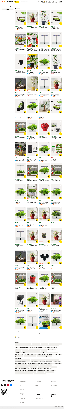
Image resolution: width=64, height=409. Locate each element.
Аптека (21, 390)
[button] (17, 8)
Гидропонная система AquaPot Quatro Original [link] (43, 267)
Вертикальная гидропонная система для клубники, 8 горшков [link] (56, 159)
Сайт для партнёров (38, 399)
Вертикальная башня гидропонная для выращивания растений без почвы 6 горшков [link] (20, 159)
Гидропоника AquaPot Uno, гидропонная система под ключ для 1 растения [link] (20, 72)
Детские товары (22, 402)
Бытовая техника (22, 384)
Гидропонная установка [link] (18, 27)
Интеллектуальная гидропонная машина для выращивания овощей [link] (56, 310)
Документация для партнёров (39, 398)
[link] (23, 344)
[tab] (4, 4)
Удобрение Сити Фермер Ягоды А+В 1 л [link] (43, 246)
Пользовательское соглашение (11, 407)
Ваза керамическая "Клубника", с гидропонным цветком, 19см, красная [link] (44, 138)
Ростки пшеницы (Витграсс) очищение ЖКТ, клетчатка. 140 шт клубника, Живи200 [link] (32, 50)
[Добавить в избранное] (25, 11)
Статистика (3, 407)
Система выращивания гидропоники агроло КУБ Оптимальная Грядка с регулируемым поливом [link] (30, 72)
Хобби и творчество (22, 393)
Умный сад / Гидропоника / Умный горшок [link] (20, 50)
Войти (61, 1)
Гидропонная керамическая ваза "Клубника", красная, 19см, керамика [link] (32, 28)
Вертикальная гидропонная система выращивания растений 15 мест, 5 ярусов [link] (32, 94)
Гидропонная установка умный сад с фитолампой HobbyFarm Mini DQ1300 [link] (32, 202)
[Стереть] (38, 2)
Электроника (21, 386)
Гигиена (21, 385)
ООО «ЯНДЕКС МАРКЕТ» (59, 406)
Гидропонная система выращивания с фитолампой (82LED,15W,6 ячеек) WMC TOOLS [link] (56, 138)
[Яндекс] (62, 407)
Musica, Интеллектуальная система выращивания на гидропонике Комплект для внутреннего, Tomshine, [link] (44, 159)
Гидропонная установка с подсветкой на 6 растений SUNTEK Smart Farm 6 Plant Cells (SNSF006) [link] (20, 181)
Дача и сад (21, 394)
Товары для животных (23, 399)
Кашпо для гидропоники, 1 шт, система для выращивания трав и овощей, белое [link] (20, 224)
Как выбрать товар (38, 381)
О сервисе (36, 385)
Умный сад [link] (16, 288)
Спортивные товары (22, 398)
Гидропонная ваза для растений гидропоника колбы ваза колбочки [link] (20, 94)
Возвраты (36, 386)
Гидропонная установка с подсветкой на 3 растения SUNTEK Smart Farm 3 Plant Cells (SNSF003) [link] (20, 116)
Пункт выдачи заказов (54, 385)
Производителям (53, 384)
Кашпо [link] (28, 309)
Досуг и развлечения (23, 381)
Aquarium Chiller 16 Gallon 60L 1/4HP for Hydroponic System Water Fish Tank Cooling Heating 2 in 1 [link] (20, 310)
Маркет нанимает (53, 386)
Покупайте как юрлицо (38, 384)
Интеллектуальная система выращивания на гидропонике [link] (43, 72)
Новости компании (53, 381)
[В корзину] (25, 23)
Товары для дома (22, 389)
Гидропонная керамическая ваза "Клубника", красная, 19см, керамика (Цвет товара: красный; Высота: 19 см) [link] (32, 224)
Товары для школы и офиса (23, 397)
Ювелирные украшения (23, 403)
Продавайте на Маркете (38, 397)
